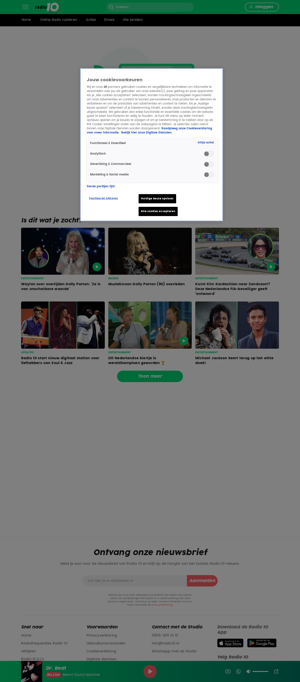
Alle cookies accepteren (158, 211)
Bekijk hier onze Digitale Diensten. (146, 132)
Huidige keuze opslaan (157, 199)
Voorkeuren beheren (103, 198)
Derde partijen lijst (101, 186)
